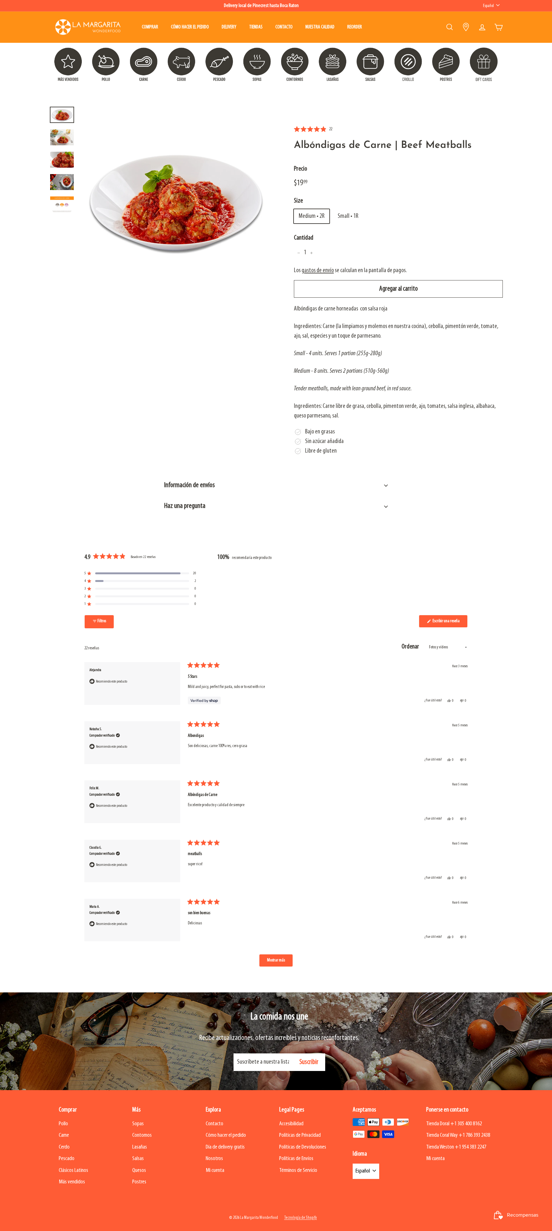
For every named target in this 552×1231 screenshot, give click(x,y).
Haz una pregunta (184, 506)
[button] (313, 129)
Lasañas (139, 1147)
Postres (139, 1182)
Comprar (150, 27)
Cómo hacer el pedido (190, 27)
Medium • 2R (312, 216)
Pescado (66, 1159)
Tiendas (256, 27)
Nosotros (214, 1159)
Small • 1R (348, 216)
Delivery (229, 27)
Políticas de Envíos (296, 1159)
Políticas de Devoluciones (302, 1147)
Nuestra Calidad (319, 27)
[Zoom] (176, 202)
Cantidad (303, 237)
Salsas (138, 1159)
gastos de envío (318, 271)
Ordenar (411, 646)
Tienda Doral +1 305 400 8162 (454, 1124)
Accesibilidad (291, 1124)
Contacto (284, 27)
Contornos (142, 1135)
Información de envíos (189, 485)
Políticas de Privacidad (300, 1135)
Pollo (63, 1124)
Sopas (138, 1124)
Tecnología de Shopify (300, 1218)
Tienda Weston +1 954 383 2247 (456, 1147)
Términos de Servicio (298, 1170)
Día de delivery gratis (225, 1147)
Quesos (139, 1170)
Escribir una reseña (450, 623)
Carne (64, 1135)
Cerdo (64, 1147)
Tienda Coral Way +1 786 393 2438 (458, 1135)
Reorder (354, 27)
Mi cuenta (215, 1170)
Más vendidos (72, 1182)
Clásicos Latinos (73, 1170)
